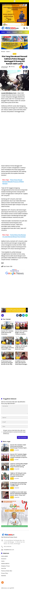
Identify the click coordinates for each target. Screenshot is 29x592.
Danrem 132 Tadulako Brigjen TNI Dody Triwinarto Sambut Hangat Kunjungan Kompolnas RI (21, 332)
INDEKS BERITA (5, 563)
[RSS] (2, 582)
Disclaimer (3, 558)
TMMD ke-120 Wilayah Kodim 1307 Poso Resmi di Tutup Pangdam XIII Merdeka (21, 347)
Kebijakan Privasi (5, 566)
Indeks (2, 561)
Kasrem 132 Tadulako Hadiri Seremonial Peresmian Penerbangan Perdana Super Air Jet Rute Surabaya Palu (7, 332)
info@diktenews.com (9, 549)
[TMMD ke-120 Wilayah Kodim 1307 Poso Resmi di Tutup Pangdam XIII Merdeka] (21, 341)
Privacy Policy (4, 573)
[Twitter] (20, 315)
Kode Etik (3, 568)
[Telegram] (23, 315)
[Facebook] (17, 315)
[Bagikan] (26, 67)
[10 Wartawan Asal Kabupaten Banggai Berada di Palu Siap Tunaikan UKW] (7, 356)
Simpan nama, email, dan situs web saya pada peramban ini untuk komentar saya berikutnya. (14, 432)
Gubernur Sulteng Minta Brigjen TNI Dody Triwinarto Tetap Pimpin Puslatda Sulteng (7, 347)
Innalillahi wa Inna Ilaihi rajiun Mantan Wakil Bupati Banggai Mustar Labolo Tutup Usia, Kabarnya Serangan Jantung (21, 362)
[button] (24, 28)
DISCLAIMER (4, 556)
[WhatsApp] (26, 315)
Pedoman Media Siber (6, 570)
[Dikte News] (10, 28)
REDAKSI (3, 575)
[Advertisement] (14, 291)
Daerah (14, 53)
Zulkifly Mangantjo (4, 66)
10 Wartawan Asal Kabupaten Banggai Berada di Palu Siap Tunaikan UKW (7, 362)
